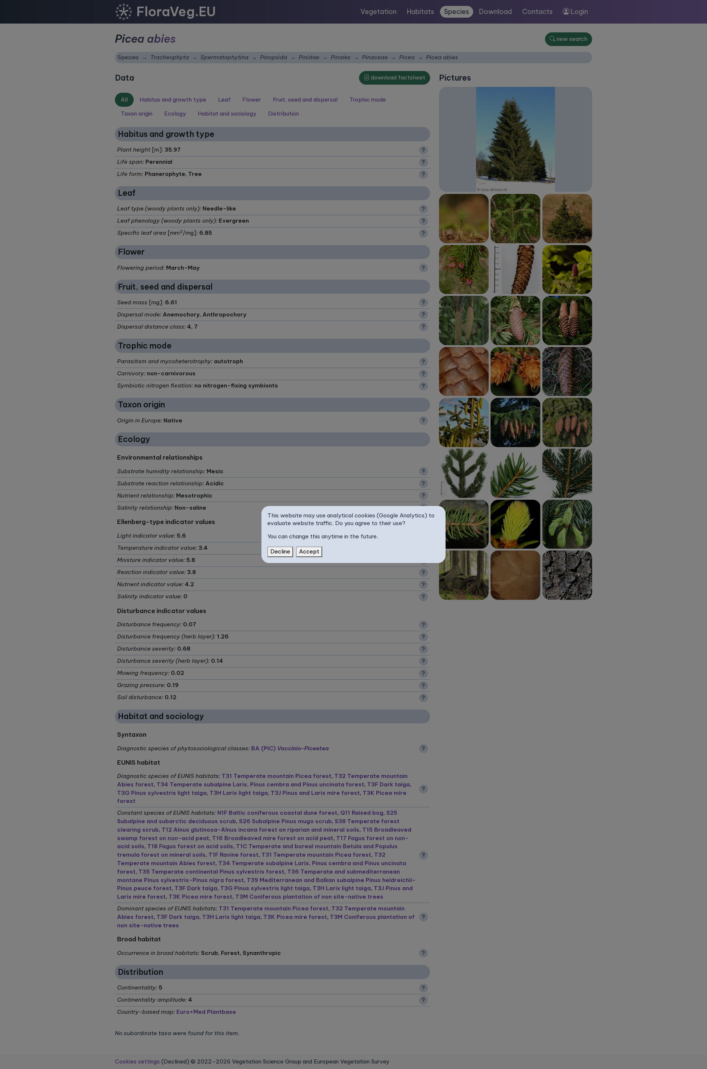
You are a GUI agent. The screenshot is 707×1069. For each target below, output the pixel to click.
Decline (280, 551)
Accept (309, 551)
